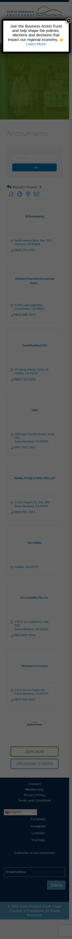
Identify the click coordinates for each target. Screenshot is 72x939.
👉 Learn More (45, 41)
